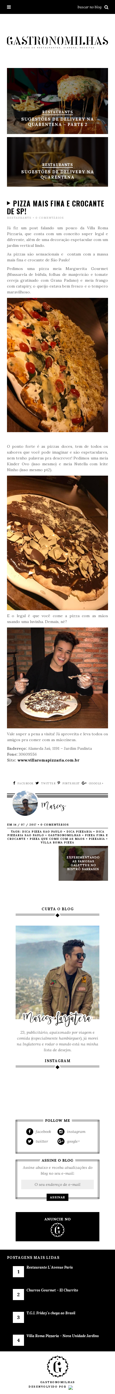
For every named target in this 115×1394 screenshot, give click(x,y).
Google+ (73, 1141)
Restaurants (19, 218)
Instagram (75, 1131)
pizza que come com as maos (57, 839)
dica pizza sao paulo (42, 831)
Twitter (41, 1141)
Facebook (43, 1131)
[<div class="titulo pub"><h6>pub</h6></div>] (57, 1226)
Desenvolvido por (48, 1386)
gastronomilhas (64, 835)
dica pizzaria (79, 831)
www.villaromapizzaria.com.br (48, 760)
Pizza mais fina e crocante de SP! (55, 207)
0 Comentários (49, 218)
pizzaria (97, 839)
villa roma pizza (57, 842)
